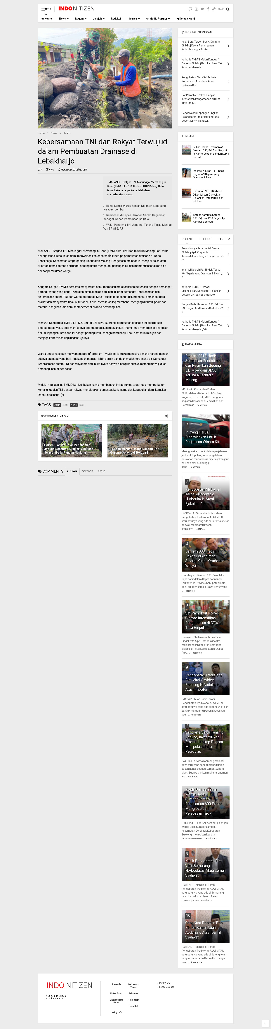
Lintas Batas (116, 993)
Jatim (66, 133)
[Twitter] (202, 9)
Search (132, 18)
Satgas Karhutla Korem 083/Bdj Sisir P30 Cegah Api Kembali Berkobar (209, 218)
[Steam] (214, 9)
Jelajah (97, 18)
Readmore (202, 405)
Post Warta (165, 983)
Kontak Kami (187, 18)
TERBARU (188, 136)
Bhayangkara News (116, 1001)
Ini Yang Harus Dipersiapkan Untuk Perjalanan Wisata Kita (203, 437)
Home (48, 18)
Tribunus (133, 993)
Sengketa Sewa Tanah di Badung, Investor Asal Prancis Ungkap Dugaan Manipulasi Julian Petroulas (204, 742)
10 (188, 915)
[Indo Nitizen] (76, 10)
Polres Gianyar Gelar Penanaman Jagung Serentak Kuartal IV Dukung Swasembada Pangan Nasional (68, 449)
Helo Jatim (133, 1000)
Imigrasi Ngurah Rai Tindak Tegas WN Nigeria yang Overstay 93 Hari (208, 174)
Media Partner (158, 18)
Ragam (79, 18)
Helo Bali (133, 1006)
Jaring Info (116, 1012)
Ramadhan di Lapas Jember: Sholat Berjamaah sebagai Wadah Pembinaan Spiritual (134, 217)
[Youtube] (196, 9)
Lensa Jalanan (166, 987)
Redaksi (116, 18)
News (62, 18)
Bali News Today (133, 985)
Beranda (116, 984)
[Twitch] (190, 9)
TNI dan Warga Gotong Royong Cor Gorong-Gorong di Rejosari (134, 451)
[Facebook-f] (208, 9)
